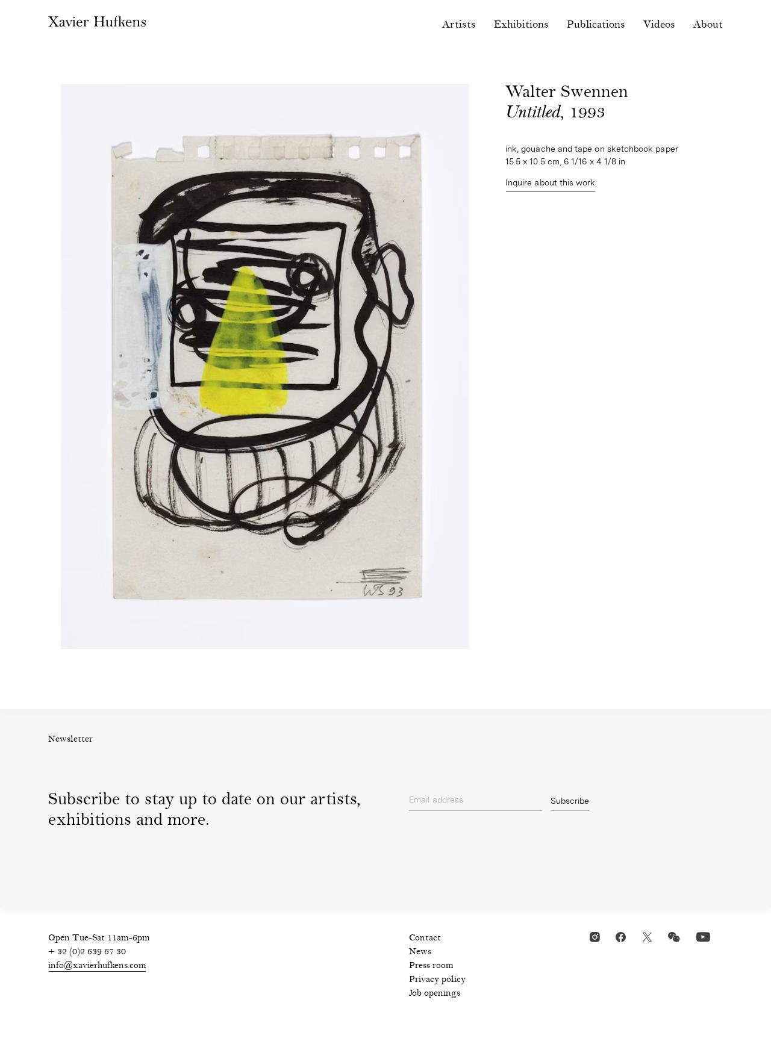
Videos (659, 25)
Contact (425, 938)
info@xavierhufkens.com (97, 966)
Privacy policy (437, 980)
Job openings (434, 994)
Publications (596, 25)
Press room (431, 966)
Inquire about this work (550, 182)
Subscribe (570, 801)
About (708, 25)
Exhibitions (521, 25)
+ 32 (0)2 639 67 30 (87, 952)
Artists (459, 25)
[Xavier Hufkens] (106, 24)
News (420, 952)
